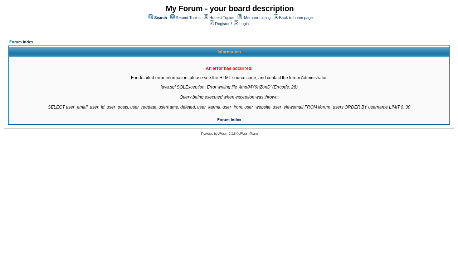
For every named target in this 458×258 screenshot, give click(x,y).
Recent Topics (188, 17)
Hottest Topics (221, 17)
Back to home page (296, 17)
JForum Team (248, 133)
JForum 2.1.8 (226, 133)
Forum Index (21, 42)
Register (222, 24)
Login (243, 24)
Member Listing (257, 17)
